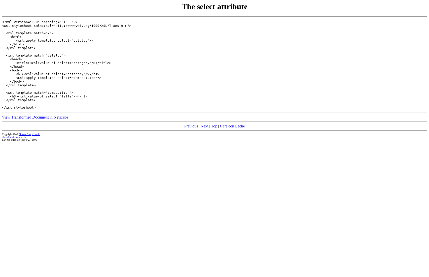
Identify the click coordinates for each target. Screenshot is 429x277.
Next (204, 126)
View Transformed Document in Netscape (35, 117)
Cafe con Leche (232, 126)
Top (214, 126)
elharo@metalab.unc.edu (14, 137)
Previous (191, 126)
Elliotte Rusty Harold (29, 134)
